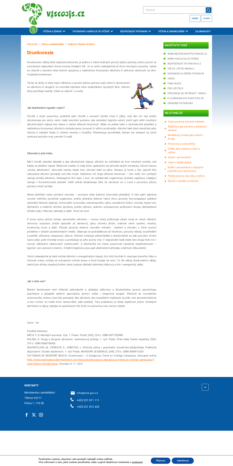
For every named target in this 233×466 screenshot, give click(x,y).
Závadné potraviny (180, 103)
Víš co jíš (32, 44)
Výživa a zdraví (52, 31)
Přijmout (160, 460)
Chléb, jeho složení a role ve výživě (184, 150)
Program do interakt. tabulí (187, 93)
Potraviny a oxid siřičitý (181, 143)
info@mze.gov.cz (86, 393)
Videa (171, 78)
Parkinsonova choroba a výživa (186, 175)
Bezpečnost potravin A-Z (184, 63)
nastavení (137, 462)
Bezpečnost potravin (133, 31)
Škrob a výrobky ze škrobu (183, 181)
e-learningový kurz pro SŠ (186, 98)
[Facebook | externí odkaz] (26, 414)
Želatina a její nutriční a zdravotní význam (187, 128)
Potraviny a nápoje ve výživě (91, 31)
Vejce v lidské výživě (179, 162)
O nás (206, 18)
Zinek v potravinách (179, 157)
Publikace (174, 83)
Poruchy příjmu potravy (81, 44)
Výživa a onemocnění (171, 31)
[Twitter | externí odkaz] (34, 414)
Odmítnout (183, 460)
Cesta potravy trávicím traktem (186, 121)
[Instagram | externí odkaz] (41, 414)
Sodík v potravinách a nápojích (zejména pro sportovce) (185, 169)
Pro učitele (175, 88)
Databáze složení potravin (186, 73)
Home (195, 18)
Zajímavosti (202, 31)
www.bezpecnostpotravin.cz (187, 53)
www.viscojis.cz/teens (183, 58)
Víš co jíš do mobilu (181, 68)
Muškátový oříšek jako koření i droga (185, 137)
